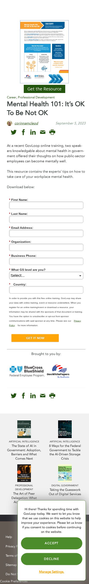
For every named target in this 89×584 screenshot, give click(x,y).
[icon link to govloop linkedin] (33, 132)
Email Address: (21, 227)
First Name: (18, 199)
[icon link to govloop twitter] (14, 132)
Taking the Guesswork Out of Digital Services (65, 492)
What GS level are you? (27, 269)
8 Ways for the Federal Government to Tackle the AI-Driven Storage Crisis (65, 452)
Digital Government (64, 485)
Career (11, 97)
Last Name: (18, 213)
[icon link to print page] (52, 132)
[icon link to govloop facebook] (23, 132)
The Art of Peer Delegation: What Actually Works (24, 498)
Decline (51, 559)
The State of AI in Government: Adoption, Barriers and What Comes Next (24, 452)
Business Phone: (23, 255)
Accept (52, 543)
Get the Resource (44, 89)
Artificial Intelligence (24, 441)
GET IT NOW (35, 338)
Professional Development (36, 97)
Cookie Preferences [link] (13, 581)
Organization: (20, 241)
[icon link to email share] (43, 132)
